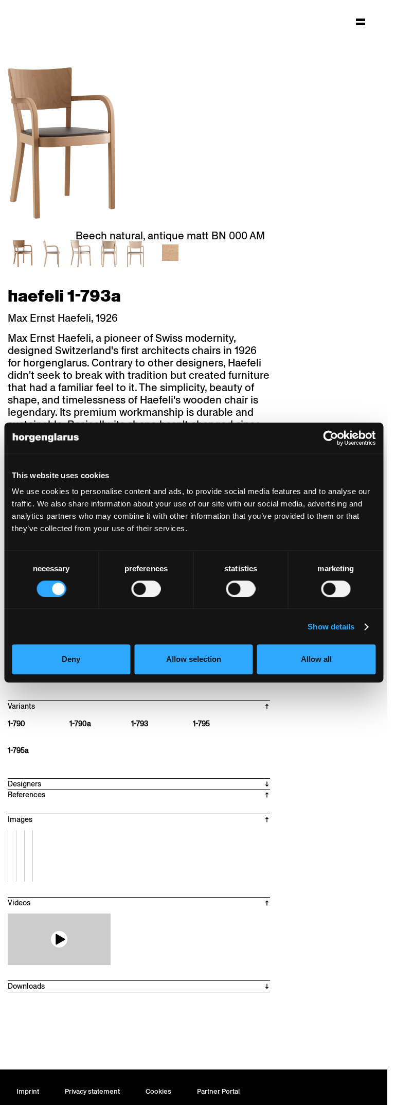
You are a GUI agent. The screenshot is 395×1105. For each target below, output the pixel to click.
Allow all (316, 659)
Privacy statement (92, 1091)
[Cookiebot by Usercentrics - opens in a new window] (330, 438)
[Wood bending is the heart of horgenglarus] (59, 939)
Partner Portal (218, 1091)
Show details (331, 626)
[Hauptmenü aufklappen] (360, 21)
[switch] (145, 589)
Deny (71, 659)
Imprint (27, 1091)
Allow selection (193, 659)
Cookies (158, 1091)
